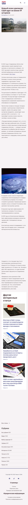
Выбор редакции (6, 439)
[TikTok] (14, 478)
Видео (3, 436)
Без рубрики (5, 432)
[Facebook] (9, 478)
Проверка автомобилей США (14, 490)
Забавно (4, 443)
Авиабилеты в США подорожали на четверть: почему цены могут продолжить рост (12, 354)
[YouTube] (18, 478)
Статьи (14, 486)
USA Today (12, 74)
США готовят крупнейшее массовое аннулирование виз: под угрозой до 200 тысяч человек (13, 382)
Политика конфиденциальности (14, 499)
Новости (5, 328)
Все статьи (5, 423)
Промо (3, 464)
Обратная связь (14, 488)
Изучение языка (6, 446)
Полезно (4, 461)
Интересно (4, 15)
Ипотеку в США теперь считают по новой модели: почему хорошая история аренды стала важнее (13, 323)
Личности (4, 454)
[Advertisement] (14, 48)
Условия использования (14, 497)
